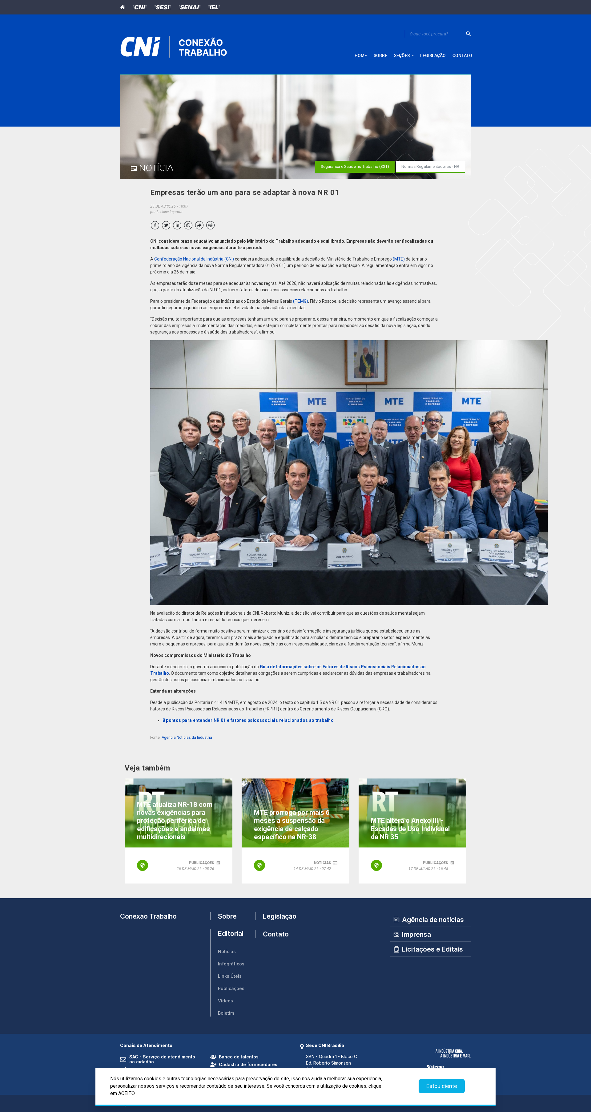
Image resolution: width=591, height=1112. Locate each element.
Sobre (227, 916)
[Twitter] (166, 225)
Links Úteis (230, 976)
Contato (276, 934)
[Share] (199, 225)
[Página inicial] (124, 7)
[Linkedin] (177, 225)
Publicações (231, 988)
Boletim (226, 1013)
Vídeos (225, 1000)
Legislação (277, 916)
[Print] (210, 225)
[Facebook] (155, 225)
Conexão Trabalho (148, 916)
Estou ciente (441, 1086)
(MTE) (399, 259)
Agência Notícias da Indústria (187, 737)
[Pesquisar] (468, 34)
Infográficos (231, 963)
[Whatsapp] (188, 225)
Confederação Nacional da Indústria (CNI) (194, 259)
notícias (322, 862)
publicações (201, 862)
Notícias (227, 951)
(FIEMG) (300, 301)
